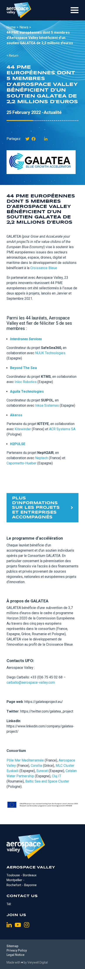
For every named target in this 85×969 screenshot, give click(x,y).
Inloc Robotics (26, 382)
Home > (12, 27)
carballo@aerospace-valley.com (31, 682)
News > (25, 27)
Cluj (55, 776)
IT (59, 776)
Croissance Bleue (43, 268)
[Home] (19, 10)
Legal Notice (15, 955)
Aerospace (67, 760)
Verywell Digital (37, 962)
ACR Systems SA (62, 429)
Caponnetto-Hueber (21, 463)
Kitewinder (23, 429)
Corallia (36, 765)
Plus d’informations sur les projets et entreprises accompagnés (36, 507)
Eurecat (42, 771)
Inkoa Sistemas (47, 405)
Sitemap (12, 946)
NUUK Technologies (50, 353)
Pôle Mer (14, 760)
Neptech (41, 458)
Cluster (63, 781)
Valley (11, 765)
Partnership (25, 776)
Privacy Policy (17, 950)
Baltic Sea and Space (41, 781)
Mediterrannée (33, 760)
